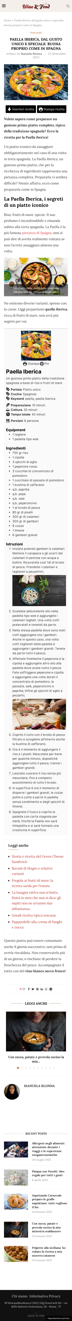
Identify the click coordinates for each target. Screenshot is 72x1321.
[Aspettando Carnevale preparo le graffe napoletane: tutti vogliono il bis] (16, 1202)
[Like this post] (23, 989)
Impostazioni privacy (59, 1318)
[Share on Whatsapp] (46, 989)
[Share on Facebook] (29, 989)
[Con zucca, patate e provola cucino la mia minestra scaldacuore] (36, 1031)
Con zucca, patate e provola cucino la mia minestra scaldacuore (46, 1227)
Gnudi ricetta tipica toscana (34, 915)
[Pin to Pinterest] (37, 989)
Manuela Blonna (31, 54)
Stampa (33, 364)
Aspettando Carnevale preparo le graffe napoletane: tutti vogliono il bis (49, 1201)
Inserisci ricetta (22, 109)
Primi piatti (36, 32)
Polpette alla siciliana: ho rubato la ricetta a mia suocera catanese (49, 1251)
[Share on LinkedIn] (42, 989)
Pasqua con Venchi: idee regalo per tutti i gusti (48, 1173)
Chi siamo (19, 1296)
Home (7, 20)
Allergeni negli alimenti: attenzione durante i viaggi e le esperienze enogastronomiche (48, 1149)
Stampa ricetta (54, 109)
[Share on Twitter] (33, 989)
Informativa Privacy (44, 1296)
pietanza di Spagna (37, 233)
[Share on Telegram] (50, 989)
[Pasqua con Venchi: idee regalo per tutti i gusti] (16, 1177)
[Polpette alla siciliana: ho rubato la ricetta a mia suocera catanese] (16, 1254)
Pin (46, 364)
